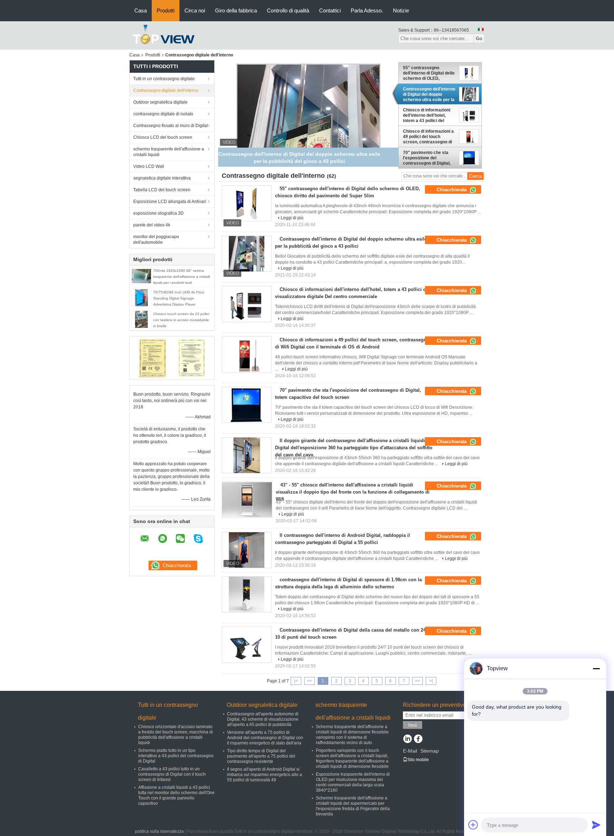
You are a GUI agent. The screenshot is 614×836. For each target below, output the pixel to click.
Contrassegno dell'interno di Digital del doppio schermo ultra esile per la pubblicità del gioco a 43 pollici (429, 94)
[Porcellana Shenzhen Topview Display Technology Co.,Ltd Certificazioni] (152, 357)
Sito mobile (418, 759)
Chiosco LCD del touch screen (162, 137)
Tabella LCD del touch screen (161, 189)
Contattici (330, 10)
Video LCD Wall (148, 166)
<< (309, 680)
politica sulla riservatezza (159, 831)
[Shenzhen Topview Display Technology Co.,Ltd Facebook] (418, 739)
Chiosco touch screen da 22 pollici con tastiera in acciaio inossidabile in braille (181, 320)
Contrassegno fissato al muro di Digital (170, 125)
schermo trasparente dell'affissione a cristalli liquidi (168, 152)
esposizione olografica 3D (158, 213)
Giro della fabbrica (236, 10)
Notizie (401, 10)
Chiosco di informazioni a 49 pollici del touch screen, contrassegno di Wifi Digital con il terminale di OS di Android (429, 136)
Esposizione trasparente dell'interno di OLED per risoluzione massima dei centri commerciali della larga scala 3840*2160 (353, 782)
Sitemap (429, 751)
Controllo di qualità (288, 10)
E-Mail (410, 751)
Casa (140, 10)
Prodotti (165, 10)
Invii (412, 725)
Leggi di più (292, 217)
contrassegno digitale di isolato (163, 113)
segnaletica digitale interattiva (162, 178)
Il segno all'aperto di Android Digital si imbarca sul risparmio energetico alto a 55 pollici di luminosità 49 (264, 774)
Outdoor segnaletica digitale (160, 102)
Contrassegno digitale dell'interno (165, 90)
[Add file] (473, 824)
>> (417, 680)
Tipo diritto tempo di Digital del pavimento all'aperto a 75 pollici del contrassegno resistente (261, 756)
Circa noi (194, 10)
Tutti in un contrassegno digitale (164, 78)
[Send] (596, 824)
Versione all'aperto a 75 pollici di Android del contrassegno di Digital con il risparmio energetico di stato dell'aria (265, 738)
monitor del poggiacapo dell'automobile (156, 239)
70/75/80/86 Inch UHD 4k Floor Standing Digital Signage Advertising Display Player (178, 298)
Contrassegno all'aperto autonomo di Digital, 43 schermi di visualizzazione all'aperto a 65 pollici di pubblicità (262, 719)
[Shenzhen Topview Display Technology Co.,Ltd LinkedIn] (407, 739)
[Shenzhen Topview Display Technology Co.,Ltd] (164, 35)
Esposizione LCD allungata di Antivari (169, 201)
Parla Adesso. (367, 10)
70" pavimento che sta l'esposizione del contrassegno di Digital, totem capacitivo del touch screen (429, 158)
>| (431, 680)
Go (479, 38)
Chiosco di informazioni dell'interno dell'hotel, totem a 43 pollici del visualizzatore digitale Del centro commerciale (428, 115)
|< (296, 680)
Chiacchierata (452, 189)
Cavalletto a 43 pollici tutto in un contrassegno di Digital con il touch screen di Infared (172, 774)
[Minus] (596, 668)
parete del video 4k (151, 224)
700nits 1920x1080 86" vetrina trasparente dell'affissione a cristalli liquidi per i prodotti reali (181, 277)
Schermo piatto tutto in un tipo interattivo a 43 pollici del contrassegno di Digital (176, 756)
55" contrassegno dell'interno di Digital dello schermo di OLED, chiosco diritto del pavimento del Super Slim (428, 73)
